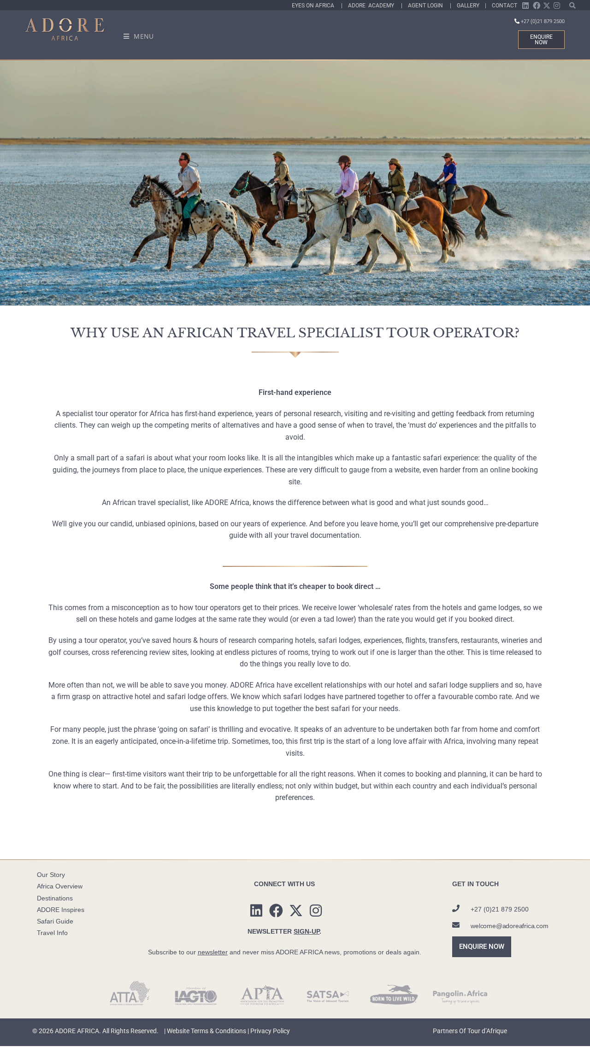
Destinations (55, 898)
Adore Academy (374, 5)
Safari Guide (55, 921)
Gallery (469, 5)
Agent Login (429, 5)
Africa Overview (60, 886)
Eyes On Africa (316, 5)
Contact (504, 5)
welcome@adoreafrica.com (509, 925)
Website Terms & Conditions (206, 1031)
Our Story (51, 874)
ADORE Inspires (60, 909)
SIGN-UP (306, 931)
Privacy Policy (270, 1031)
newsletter (213, 952)
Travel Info (52, 932)
